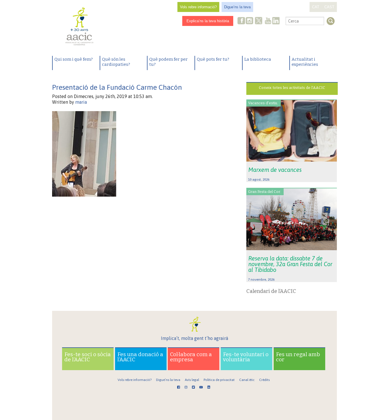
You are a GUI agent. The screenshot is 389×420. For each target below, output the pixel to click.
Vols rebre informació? (198, 7)
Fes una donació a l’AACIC (140, 357)
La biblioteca (257, 59)
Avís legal (192, 380)
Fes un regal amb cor (298, 357)
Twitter (258, 21)
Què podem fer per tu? (168, 62)
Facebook (241, 21)
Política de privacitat (219, 380)
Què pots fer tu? (213, 59)
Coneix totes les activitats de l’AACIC (292, 87)
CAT (315, 7)
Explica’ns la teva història (208, 21)
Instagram (250, 21)
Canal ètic (247, 380)
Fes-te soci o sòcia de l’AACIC (87, 357)
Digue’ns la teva (237, 7)
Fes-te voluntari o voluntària (246, 357)
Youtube (268, 21)
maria (81, 102)
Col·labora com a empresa (191, 357)
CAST (329, 7)
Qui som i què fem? (73, 59)
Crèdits (264, 380)
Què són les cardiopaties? (116, 62)
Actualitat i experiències (305, 62)
